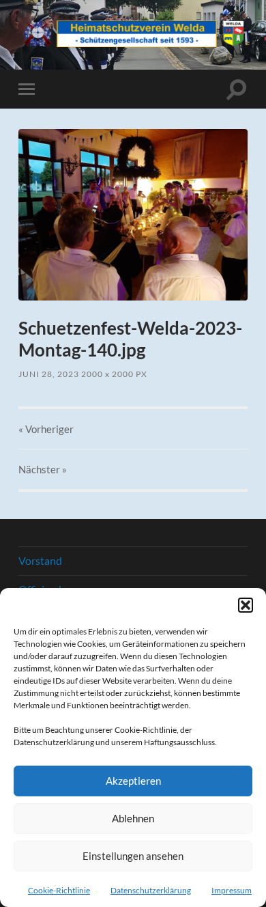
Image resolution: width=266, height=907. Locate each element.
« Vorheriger (46, 429)
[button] (245, 605)
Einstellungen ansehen (133, 856)
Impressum (231, 890)
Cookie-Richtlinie (59, 890)
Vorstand (40, 560)
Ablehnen (133, 818)
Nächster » (42, 469)
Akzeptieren (133, 781)
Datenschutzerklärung (150, 890)
